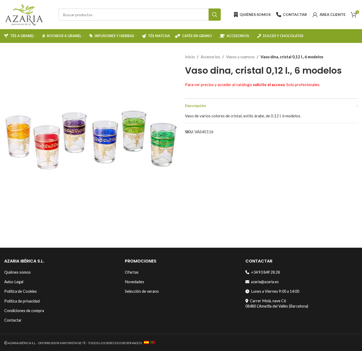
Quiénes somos (17, 272)
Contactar (13, 320)
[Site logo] (24, 14)
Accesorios (210, 56)
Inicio (190, 56)
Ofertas (132, 272)
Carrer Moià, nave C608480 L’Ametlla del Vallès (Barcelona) (276, 303)
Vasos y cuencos (240, 56)
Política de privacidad (22, 301)
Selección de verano (142, 291)
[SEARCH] (215, 14)
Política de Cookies (20, 291)
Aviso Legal (13, 281)
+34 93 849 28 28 (264, 272)
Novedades (134, 281)
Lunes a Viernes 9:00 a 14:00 (274, 291)
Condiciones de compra (24, 310)
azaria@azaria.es (264, 281)
